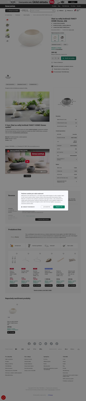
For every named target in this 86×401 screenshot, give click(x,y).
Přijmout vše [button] (59, 206)
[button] (28, 207)
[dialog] (43, 200)
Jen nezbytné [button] (46, 206)
